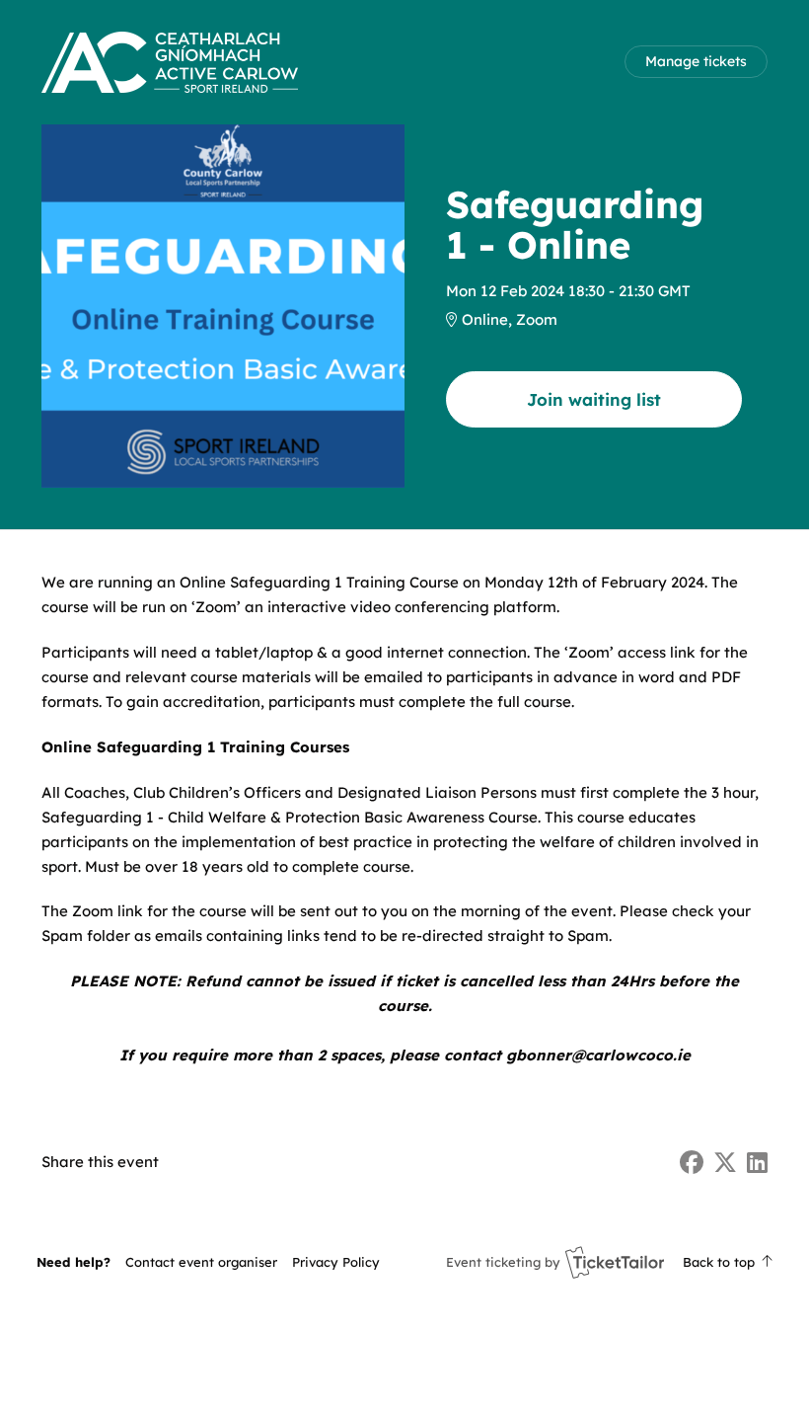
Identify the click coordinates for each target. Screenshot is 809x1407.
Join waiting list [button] (594, 399)
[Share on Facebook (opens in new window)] (691, 1162)
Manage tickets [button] (696, 60)
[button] (201, 1262)
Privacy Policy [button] (336, 1262)
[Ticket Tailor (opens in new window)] (614, 1262)
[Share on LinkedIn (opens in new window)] (757, 1162)
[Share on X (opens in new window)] (725, 1162)
